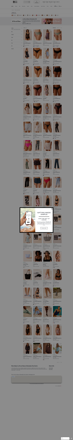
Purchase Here (44, 228)
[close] (52, 209)
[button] (71, 438)
